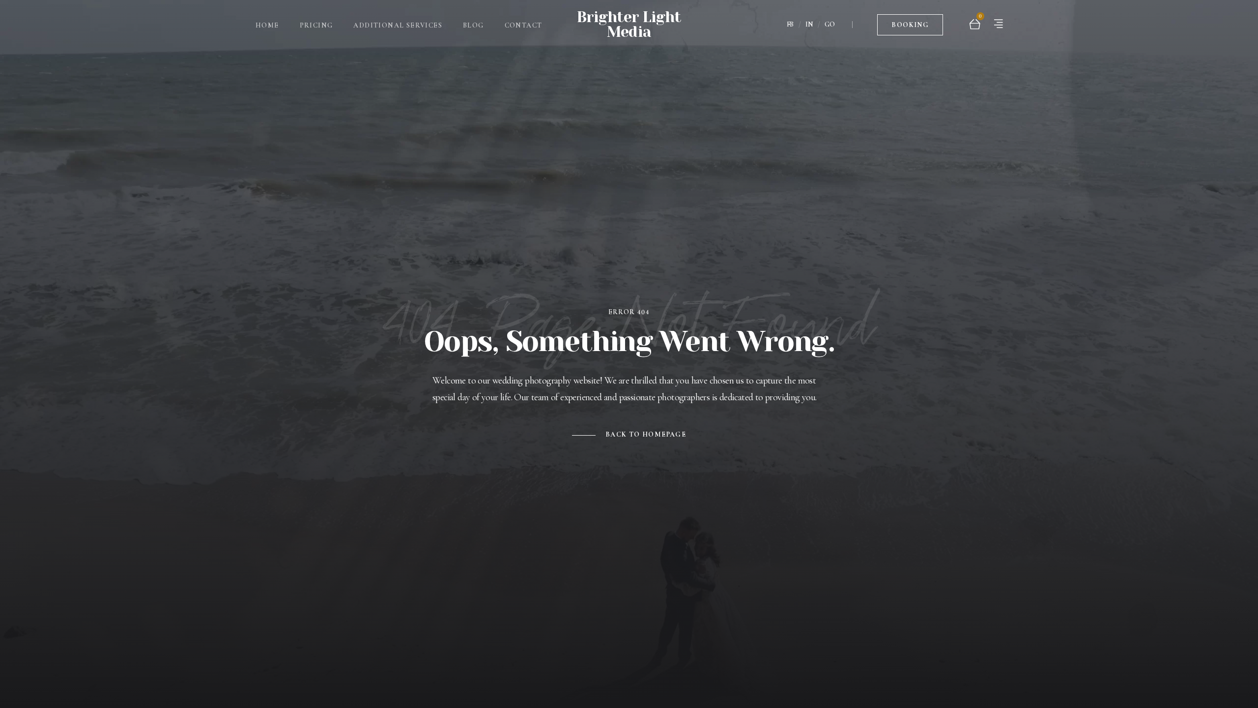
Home (267, 25)
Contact (524, 25)
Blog (473, 25)
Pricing (316, 25)
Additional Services (397, 25)
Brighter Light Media (629, 24)
